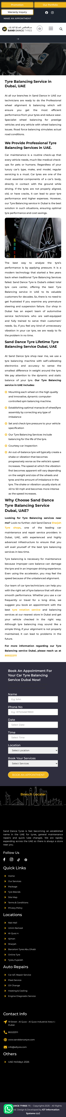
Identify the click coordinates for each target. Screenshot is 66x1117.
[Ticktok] (18, 859)
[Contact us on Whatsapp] (8, 1109)
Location (15, 745)
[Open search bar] (61, 29)
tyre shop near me (36, 356)
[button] (50, 4)
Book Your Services (22, 758)
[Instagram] (52, 12)
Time (12, 732)
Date (12, 719)
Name (13, 694)
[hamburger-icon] (50, 29)
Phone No (16, 707)
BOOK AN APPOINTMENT (28, 774)
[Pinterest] (25, 859)
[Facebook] (47, 12)
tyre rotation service (26, 609)
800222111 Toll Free (36, 39)
